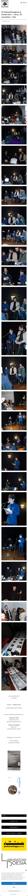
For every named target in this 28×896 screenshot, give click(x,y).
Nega (14, 887)
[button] (26, 870)
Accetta (14, 883)
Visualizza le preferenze (14, 891)
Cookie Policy (13, 894)
